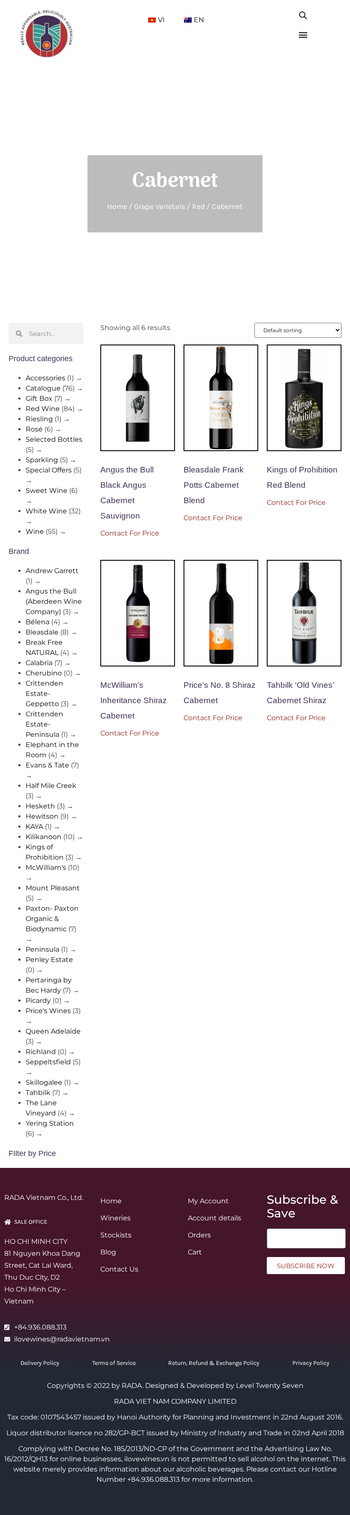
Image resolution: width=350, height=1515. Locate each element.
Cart (195, 1252)
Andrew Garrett (52, 571)
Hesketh (40, 806)
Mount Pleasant (53, 888)
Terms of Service (114, 1363)
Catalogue (43, 388)
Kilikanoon (43, 837)
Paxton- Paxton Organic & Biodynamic (52, 918)
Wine (35, 531)
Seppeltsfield (48, 1062)
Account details (214, 1218)
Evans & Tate (47, 765)
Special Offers (49, 470)
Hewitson (42, 816)
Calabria (39, 663)
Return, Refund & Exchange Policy (214, 1363)
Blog (108, 1252)
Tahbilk (38, 1093)
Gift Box (39, 398)
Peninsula (42, 949)
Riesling (39, 419)
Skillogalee (44, 1082)
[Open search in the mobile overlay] (303, 14)
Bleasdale (42, 632)
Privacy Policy (311, 1363)
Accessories (45, 378)
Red (198, 206)
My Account (208, 1201)
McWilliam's (46, 867)
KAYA (34, 827)
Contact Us (119, 1269)
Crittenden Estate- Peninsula (44, 724)
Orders (199, 1235)
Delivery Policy (39, 1363)
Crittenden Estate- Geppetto (44, 693)
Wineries (115, 1218)
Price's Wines (48, 1011)
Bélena (38, 622)
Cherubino (44, 673)
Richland (41, 1052)
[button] (303, 34)
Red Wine (43, 409)
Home (117, 206)
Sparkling (42, 460)
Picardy (38, 1000)
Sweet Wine (46, 491)
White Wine (46, 511)
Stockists (115, 1235)
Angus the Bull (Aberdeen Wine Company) (54, 601)
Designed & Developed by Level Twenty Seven (224, 1386)
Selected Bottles (54, 439)
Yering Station (50, 1123)
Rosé (34, 429)
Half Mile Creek (51, 786)
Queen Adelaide (53, 1031)
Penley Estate (49, 960)
